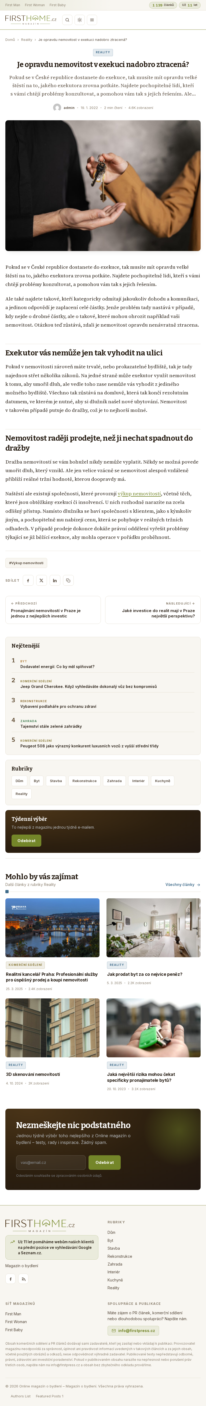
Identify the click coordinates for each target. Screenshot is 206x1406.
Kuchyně (162, 781)
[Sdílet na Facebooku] (28, 580)
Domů (10, 39)
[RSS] (23, 1279)
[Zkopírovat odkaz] (68, 580)
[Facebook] (10, 1279)
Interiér (138, 781)
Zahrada (114, 781)
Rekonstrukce (84, 781)
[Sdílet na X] (41, 580)
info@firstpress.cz (136, 1330)
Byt (36, 781)
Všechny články (179, 884)
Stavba (56, 781)
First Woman (35, 5)
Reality (26, 39)
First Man (12, 5)
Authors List (21, 1396)
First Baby (58, 5)
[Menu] (92, 20)
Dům (19, 781)
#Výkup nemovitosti (26, 563)
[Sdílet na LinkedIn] (55, 580)
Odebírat (26, 840)
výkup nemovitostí (139, 493)
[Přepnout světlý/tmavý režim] (80, 20)
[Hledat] (67, 20)
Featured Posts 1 (49, 1396)
